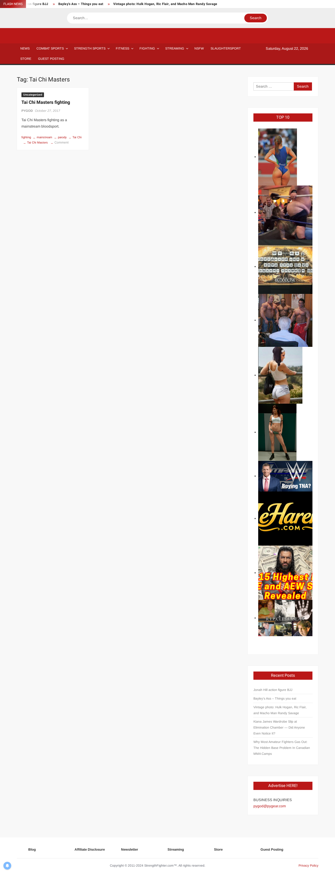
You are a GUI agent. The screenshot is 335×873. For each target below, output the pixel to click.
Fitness (122, 48)
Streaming (174, 48)
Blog (32, 849)
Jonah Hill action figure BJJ (272, 690)
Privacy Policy (308, 865)
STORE (25, 58)
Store (218, 849)
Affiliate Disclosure (90, 849)
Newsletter (129, 849)
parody (62, 137)
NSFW (199, 48)
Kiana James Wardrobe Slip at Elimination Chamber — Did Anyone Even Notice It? (279, 727)
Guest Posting (271, 849)
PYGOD (27, 110)
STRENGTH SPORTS (90, 48)
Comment (61, 142)
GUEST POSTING (51, 58)
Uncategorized (32, 94)
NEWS (25, 48)
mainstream (44, 137)
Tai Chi (77, 137)
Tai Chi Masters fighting (45, 102)
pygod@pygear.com (269, 806)
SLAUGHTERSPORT (226, 48)
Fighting (147, 48)
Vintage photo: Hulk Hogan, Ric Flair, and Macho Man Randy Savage (165, 4)
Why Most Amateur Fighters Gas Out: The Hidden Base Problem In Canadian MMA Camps (281, 747)
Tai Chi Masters (37, 142)
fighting (26, 137)
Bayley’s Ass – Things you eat (80, 4)
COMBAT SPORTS (50, 48)
